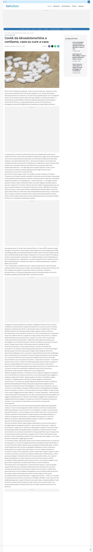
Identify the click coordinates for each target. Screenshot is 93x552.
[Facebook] (3, 1)
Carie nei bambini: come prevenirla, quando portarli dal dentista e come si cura (78, 46)
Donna (33, 29)
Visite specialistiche (67, 29)
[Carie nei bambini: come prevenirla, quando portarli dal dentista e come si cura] (68, 47)
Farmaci (40, 29)
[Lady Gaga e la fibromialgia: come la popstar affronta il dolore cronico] (68, 57)
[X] (6, 2)
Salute (9, 32)
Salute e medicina (10, 35)
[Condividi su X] (52, 46)
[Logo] (12, 6)
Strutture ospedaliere (55, 29)
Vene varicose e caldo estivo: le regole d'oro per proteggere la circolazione (77, 67)
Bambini (27, 29)
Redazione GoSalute (10, 46)
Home (6, 32)
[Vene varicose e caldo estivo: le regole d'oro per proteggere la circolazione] (68, 68)
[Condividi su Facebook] (49, 46)
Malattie (46, 29)
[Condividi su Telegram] (58, 46)
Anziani (22, 29)
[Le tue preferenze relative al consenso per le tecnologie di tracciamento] (90, 549)
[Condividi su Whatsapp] (55, 46)
